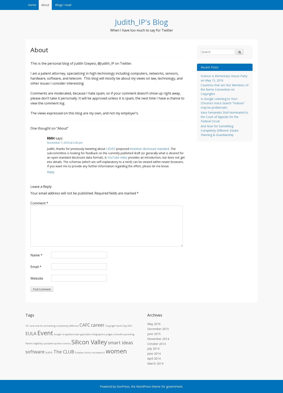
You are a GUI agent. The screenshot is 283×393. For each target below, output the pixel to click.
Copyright (110, 325)
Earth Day (121, 325)
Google (58, 334)
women (116, 351)
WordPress (143, 386)
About (45, 5)
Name (36, 255)
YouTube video (117, 157)
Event (45, 333)
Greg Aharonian (71, 334)
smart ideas (120, 343)
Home (32, 5)
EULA (30, 333)
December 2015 (158, 329)
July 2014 (153, 349)
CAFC (85, 325)
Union (87, 352)
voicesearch (98, 352)
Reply (50, 172)
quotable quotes (53, 343)
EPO (130, 325)
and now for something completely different (54, 325)
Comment (39, 203)
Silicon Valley (89, 342)
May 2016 (154, 324)
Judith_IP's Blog (141, 22)
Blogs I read (63, 5)
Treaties (79, 352)
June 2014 (154, 353)
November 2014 (158, 339)
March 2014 (155, 363)
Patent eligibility (34, 343)
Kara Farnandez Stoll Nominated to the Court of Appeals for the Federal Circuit (224, 116)
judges (109, 334)
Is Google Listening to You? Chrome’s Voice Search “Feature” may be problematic (223, 103)
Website (36, 278)
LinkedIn (118, 334)
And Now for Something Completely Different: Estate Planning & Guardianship (219, 130)
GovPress (123, 386)
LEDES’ (110, 149)
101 (27, 325)
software (35, 352)
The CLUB (63, 352)
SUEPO (49, 352)
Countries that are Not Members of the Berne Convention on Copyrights (224, 89)
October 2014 (156, 344)
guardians (85, 334)
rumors (66, 343)
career (97, 325)
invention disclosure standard (149, 149)
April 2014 (154, 358)
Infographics (98, 334)
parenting (129, 334)
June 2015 (154, 334)
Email (35, 266)
